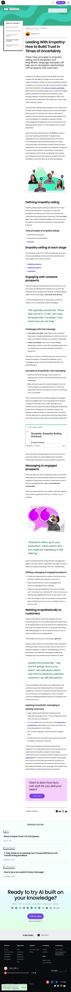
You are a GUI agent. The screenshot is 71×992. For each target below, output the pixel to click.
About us (45, 952)
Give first (31, 242)
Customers (31, 271)
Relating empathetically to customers (12, 45)
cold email (29, 758)
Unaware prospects (34, 264)
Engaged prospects (34, 268)
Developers (20, 957)
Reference (20, 954)
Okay (23, 987)
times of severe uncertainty (55, 88)
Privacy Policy (16, 988)
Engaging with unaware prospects (12, 35)
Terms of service (10, 984)
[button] (68, 3)
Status (31, 952)
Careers (45, 949)
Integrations (7, 954)
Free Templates (47, 962)
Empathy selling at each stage (13, 31)
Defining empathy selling (12, 27)
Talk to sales (60, 2)
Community (20, 959)
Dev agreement (21, 984)
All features (7, 957)
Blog (18, 961)
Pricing (6, 949)
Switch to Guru (46, 960)
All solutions (7, 959)
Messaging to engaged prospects (12, 40)
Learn (18, 949)
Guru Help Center (34, 949)
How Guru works (8, 952)
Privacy (31, 984)
